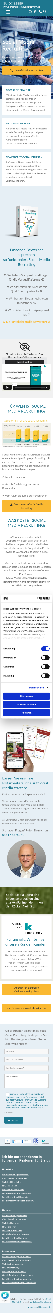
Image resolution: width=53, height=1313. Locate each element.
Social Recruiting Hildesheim (15, 1197)
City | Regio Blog (15, 1178)
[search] (45, 11)
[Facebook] (35, 12)
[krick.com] (26, 928)
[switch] (45, 657)
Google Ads (13, 1189)
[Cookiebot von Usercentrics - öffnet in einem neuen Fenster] (37, 598)
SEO (9, 1185)
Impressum (33, 1307)
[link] (24, 346)
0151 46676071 (13, 834)
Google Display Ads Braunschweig (17, 1275)
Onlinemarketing (15, 1174)
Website (11, 1182)
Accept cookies (24, 361)
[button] (7, 12)
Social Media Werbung (18, 1200)
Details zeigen (36, 687)
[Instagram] (30, 12)
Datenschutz (45, 1307)
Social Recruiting (14, 1238)
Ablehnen (27, 712)
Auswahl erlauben (26, 704)
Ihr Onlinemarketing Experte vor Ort (21, 6)
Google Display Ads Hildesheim (16, 1193)
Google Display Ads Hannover (16, 1234)
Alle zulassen (26, 696)
